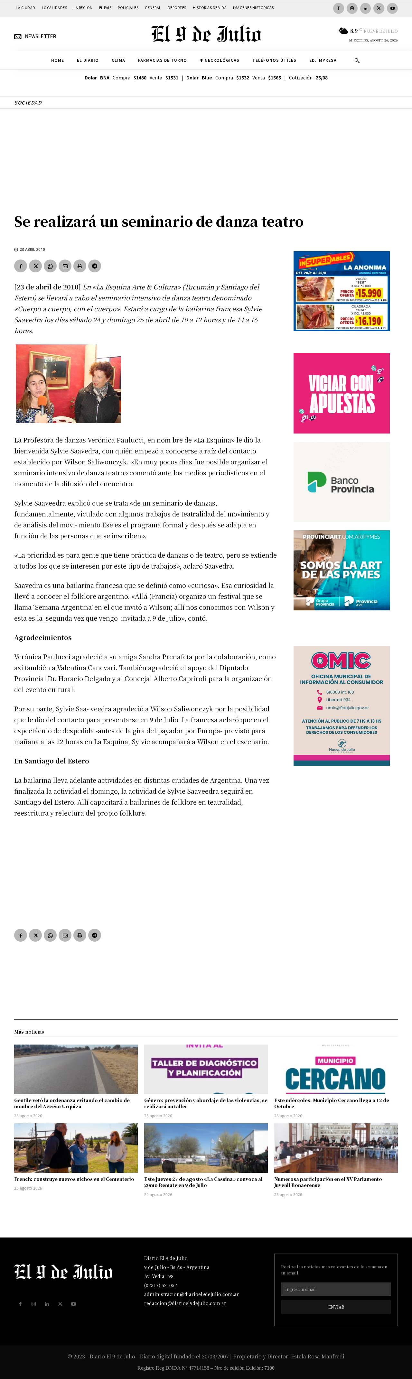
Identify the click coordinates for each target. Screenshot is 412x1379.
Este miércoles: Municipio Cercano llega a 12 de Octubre (331, 1103)
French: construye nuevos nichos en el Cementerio (74, 1179)
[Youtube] (392, 8)
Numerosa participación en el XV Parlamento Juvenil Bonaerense (328, 1182)
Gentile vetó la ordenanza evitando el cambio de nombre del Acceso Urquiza (72, 1103)
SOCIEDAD (28, 102)
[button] (357, 60)
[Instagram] (352, 8)
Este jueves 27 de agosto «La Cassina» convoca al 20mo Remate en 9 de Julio (203, 1182)
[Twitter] (378, 8)
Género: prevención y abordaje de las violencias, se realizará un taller (205, 1103)
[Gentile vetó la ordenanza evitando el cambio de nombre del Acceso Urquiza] (76, 1069)
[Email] (65, 266)
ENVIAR (336, 1307)
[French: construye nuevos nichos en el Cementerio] (76, 1148)
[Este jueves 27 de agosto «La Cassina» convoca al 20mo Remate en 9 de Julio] (206, 1148)
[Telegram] (94, 266)
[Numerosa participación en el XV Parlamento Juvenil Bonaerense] (336, 1148)
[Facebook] (338, 8)
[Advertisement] (206, 157)
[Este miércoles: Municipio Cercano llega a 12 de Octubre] (336, 1069)
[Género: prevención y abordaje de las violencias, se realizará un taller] (206, 1069)
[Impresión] (79, 266)
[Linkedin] (365, 8)
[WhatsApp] (50, 266)
